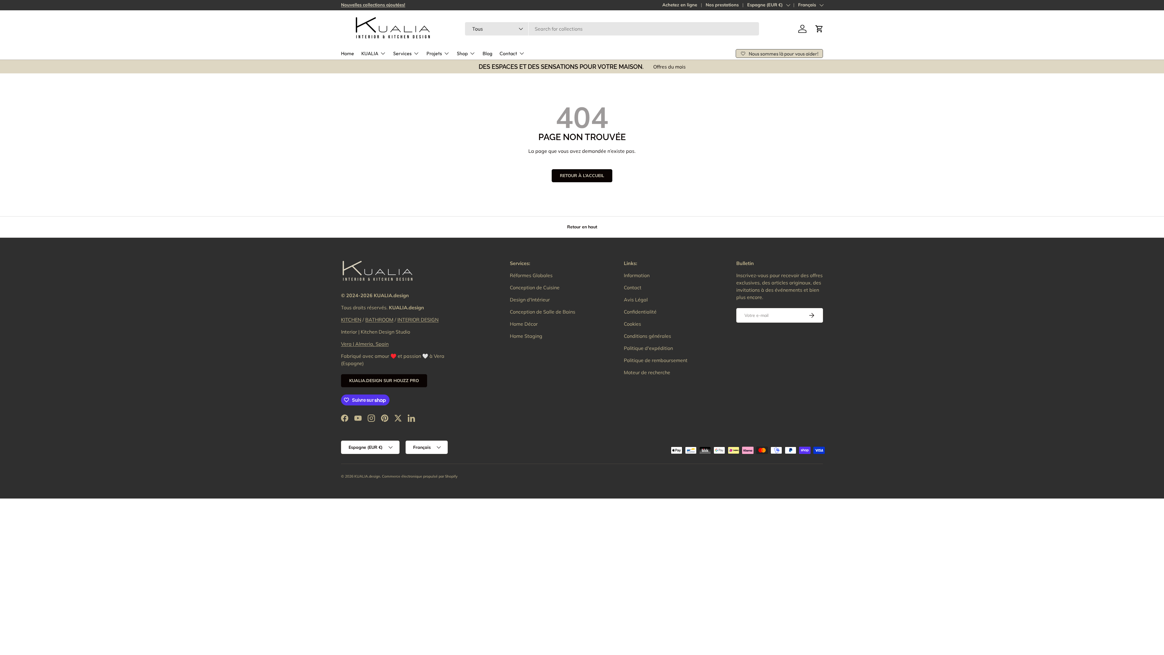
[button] (819, 28)
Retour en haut (582, 227)
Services (402, 53)
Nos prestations (722, 5)
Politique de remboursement (655, 360)
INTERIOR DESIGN (418, 320)
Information (637, 275)
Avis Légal (636, 300)
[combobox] (612, 28)
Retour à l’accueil (582, 175)
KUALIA (369, 53)
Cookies (632, 324)
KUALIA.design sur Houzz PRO (384, 380)
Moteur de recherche (647, 372)
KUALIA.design (367, 476)
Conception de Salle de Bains (542, 312)
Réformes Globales (531, 275)
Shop (462, 53)
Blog (487, 53)
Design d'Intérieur (530, 300)
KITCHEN (351, 320)
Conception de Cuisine (535, 287)
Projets (434, 53)
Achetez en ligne (679, 5)
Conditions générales (647, 336)
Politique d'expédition (648, 348)
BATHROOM (379, 320)
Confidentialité (640, 312)
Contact (508, 53)
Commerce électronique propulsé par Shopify (419, 476)
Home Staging (526, 336)
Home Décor (524, 324)
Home (347, 53)
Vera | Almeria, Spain (365, 344)
